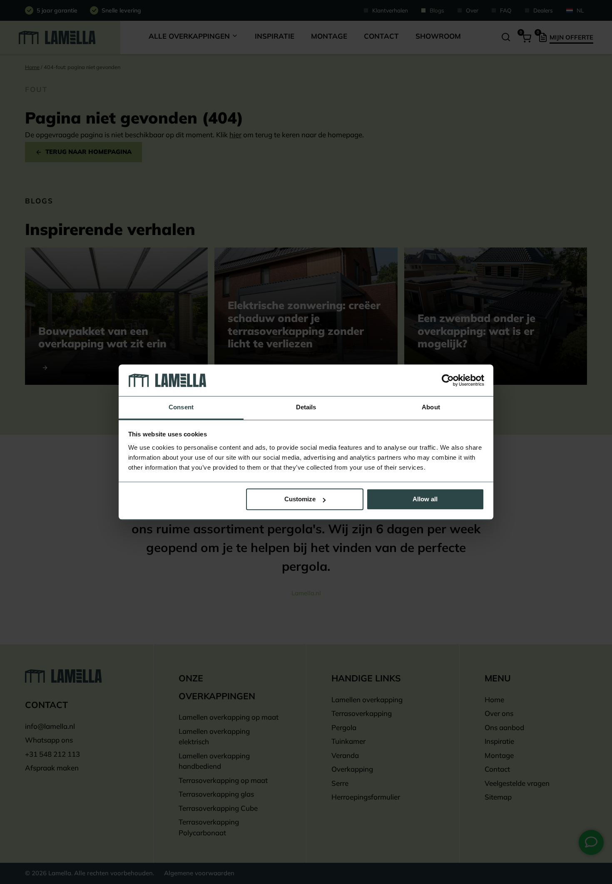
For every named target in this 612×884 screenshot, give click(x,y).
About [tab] (431, 407)
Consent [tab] (181, 407)
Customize (300, 499)
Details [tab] (306, 407)
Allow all (425, 499)
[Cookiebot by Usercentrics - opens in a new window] (447, 380)
